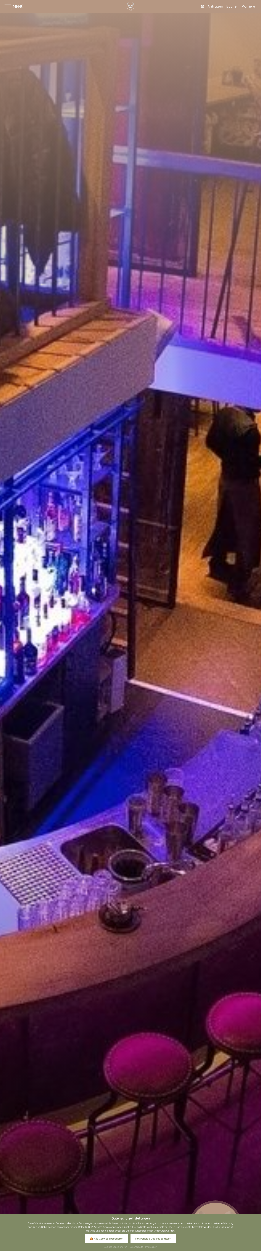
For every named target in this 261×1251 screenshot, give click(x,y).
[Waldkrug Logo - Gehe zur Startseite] (130, 6)
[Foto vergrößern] (130, 628)
